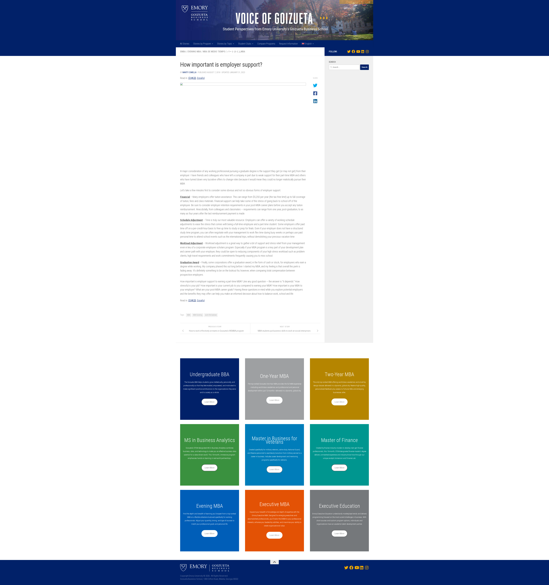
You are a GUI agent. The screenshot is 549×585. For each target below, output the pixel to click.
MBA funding (197, 315)
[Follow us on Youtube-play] (358, 51)
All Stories (184, 43)
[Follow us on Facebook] (353, 51)
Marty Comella (189, 72)
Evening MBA (194, 51)
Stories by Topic (224, 43)
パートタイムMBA (236, 51)
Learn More (209, 402)
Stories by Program (202, 43)
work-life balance (211, 315)
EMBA (183, 51)
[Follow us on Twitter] (349, 51)
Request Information (288, 43)
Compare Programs (266, 43)
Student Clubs (244, 43)
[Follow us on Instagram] (367, 51)
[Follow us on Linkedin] (362, 51)
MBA (188, 315)
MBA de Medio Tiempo (214, 51)
